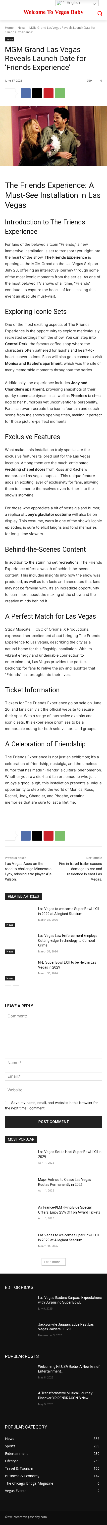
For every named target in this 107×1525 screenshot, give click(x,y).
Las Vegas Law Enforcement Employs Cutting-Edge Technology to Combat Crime (67, 940)
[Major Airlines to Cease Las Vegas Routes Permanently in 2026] (19, 1187)
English (72, 2)
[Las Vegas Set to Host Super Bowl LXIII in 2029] (19, 1160)
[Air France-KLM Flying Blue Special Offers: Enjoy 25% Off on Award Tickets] (19, 1215)
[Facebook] (26, 93)
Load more (52, 1262)
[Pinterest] (49, 93)
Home (9, 28)
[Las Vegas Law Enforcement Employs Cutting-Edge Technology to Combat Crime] (19, 943)
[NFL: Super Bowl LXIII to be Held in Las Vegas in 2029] (19, 970)
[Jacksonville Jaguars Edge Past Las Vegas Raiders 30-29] (19, 1332)
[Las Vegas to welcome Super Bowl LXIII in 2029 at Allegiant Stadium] (19, 917)
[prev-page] (8, 988)
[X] (37, 93)
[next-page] (16, 988)
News (21, 28)
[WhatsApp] (60, 93)
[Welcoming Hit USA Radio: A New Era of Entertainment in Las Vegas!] (19, 1374)
